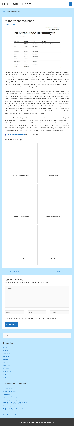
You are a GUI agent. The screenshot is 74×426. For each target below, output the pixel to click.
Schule (5, 374)
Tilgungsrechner (8, 388)
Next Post (61, 271)
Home (4, 11)
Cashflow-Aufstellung (10, 397)
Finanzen (6, 359)
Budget (7, 24)
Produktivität (7, 371)
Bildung (5, 347)
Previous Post (14, 271)
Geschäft (6, 362)
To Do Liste (6, 394)
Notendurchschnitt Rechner (11, 400)
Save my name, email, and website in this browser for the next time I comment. (32, 318)
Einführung (6, 356)
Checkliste (6, 353)
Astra (53, 422)
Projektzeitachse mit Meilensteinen (14, 409)
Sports (5, 377)
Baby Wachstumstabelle (10, 415)
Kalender (6, 368)
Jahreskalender (8, 412)
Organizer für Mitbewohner (16, 134)
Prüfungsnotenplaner (9, 391)
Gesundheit (6, 365)
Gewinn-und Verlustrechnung (12, 406)
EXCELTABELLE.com (16, 4)
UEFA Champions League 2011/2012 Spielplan (17, 403)
